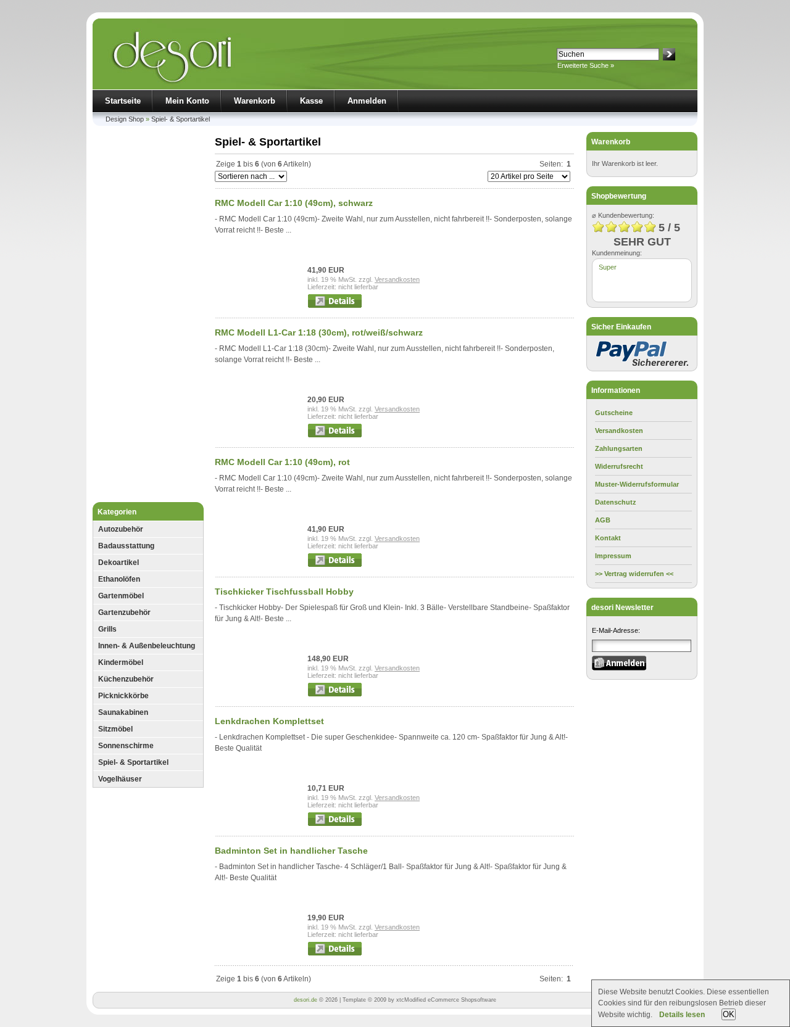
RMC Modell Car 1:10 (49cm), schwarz (294, 203)
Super (608, 267)
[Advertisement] (148, 317)
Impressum (613, 555)
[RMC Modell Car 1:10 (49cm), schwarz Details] (334, 306)
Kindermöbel (120, 662)
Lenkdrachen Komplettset (269, 721)
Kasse (311, 100)
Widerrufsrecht (619, 466)
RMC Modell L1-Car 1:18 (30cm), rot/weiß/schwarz (319, 332)
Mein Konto (187, 100)
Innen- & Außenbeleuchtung (146, 645)
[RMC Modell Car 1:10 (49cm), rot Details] (334, 565)
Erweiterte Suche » (585, 65)
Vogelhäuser (120, 779)
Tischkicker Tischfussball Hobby (284, 591)
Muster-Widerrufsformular (637, 484)
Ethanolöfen (119, 579)
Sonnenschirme (126, 745)
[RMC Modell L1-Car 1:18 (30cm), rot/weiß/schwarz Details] (334, 435)
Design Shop (125, 119)
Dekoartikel (118, 562)
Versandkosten (397, 279)
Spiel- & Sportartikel (180, 119)
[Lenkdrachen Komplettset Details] (334, 824)
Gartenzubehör (124, 612)
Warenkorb (254, 100)
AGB (602, 520)
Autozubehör (120, 529)
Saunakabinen (123, 712)
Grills (107, 629)
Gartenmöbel (121, 596)
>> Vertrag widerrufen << (634, 573)
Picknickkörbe (123, 695)
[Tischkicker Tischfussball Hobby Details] (334, 694)
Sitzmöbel (115, 729)
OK (728, 1014)
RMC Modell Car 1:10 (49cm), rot (282, 462)
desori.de (305, 1000)
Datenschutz (615, 502)
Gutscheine (614, 412)
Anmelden (366, 100)
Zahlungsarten (618, 448)
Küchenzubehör (126, 679)
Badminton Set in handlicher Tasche (291, 851)
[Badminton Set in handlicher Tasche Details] (334, 953)
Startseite (123, 100)
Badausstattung (126, 546)
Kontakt (608, 538)
